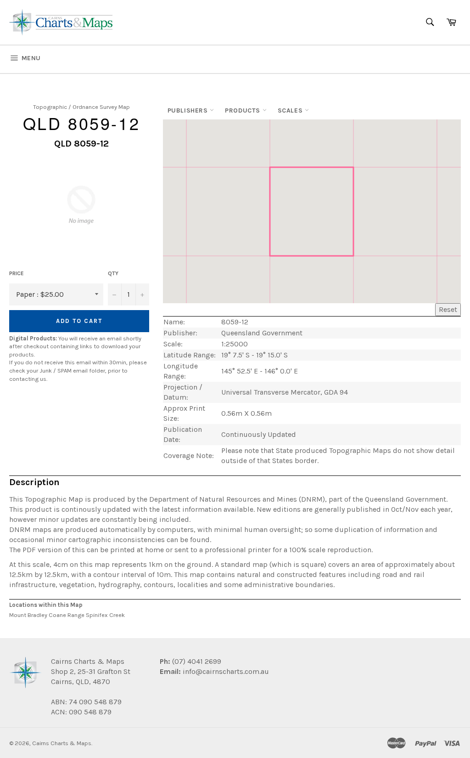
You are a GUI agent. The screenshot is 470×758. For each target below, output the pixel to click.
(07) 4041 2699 (195, 661)
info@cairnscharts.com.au (226, 671)
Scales (291, 110)
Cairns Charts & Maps (61, 743)
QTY (113, 273)
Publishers (189, 110)
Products (243, 110)
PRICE (16, 273)
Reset (448, 309)
